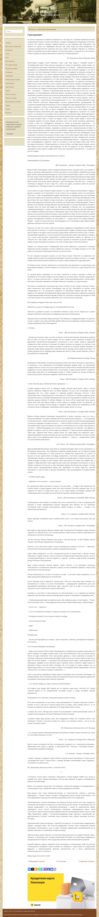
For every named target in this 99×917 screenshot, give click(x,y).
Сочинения (9, 72)
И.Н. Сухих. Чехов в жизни (47, 29)
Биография (9, 50)
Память (8, 105)
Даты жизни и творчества (13, 46)
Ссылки (8, 109)
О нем (7, 54)
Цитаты (8, 90)
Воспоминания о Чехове (13, 101)
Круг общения (10, 61)
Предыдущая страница (36, 861)
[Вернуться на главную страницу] (49, 12)
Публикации (9, 76)
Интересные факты (12, 68)
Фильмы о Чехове (11, 98)
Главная (8, 43)
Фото (7, 57)
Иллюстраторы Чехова (13, 79)
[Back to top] (94, 912)
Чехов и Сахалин (11, 94)
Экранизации (10, 87)
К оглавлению (61, 861)
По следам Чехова (11, 65)
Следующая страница (86, 861)
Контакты (8, 112)
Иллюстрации (10, 83)
